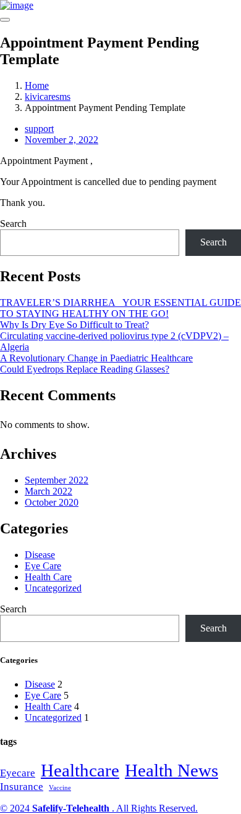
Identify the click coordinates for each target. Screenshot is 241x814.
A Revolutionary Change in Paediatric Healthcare (96, 358)
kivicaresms (47, 96)
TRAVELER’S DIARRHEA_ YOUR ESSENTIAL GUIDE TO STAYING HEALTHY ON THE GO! (120, 308)
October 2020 (51, 502)
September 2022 (56, 480)
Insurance (21, 786)
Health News (171, 770)
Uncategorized (53, 588)
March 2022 (48, 491)
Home (37, 85)
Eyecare (17, 773)
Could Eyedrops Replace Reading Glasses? (84, 369)
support (39, 128)
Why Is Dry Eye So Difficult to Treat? (74, 324)
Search (13, 223)
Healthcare (80, 770)
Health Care (48, 577)
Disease (40, 554)
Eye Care (43, 566)
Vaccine (60, 787)
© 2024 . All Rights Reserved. (99, 808)
